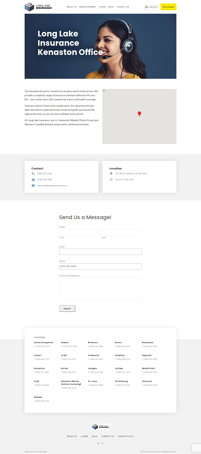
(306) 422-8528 (96, 385)
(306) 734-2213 (69, 359)
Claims (102, 7)
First (61, 237)
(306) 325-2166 (123, 372)
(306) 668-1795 (42, 359)
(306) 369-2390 (123, 346)
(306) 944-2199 (150, 385)
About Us (72, 7)
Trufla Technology (40, 452)
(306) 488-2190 (123, 359)
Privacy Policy (126, 436)
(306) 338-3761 (69, 372)
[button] (139, 113)
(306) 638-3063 (96, 346)
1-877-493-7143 (43, 346)
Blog (111, 7)
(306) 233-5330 (42, 401)
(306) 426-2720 (69, 388)
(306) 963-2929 (150, 359)
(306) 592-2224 (150, 346)
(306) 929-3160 (150, 372)
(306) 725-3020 (123, 385)
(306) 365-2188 (96, 372)
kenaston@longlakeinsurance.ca (52, 185)
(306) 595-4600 (42, 385)
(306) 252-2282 (44, 173)
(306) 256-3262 (96, 359)
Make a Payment (87, 7)
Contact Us (122, 7)
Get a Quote (168, 7)
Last (103, 237)
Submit (67, 308)
